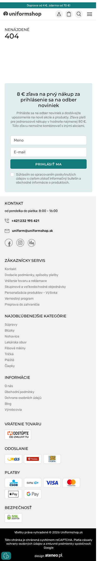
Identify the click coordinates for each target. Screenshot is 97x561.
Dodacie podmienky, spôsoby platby (31, 275)
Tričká (9, 354)
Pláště (9, 360)
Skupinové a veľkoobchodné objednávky (35, 287)
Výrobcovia (13, 410)
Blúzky (10, 330)
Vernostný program (19, 299)
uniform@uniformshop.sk (32, 231)
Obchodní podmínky (19, 392)
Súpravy (11, 325)
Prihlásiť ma (48, 164)
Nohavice (12, 336)
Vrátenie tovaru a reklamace (26, 281)
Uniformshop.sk (72, 532)
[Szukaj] (79, 14)
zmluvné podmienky (60, 543)
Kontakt (10, 269)
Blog (8, 404)
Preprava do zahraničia (22, 304)
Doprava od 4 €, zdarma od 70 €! (48, 5)
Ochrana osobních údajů (23, 398)
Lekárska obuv (16, 342)
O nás (9, 386)
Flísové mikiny (15, 348)
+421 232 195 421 (25, 221)
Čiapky (10, 366)
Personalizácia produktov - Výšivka (31, 293)
